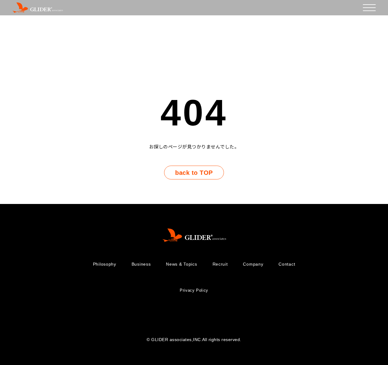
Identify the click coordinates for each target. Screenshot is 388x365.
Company (253, 264)
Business (141, 264)
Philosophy (104, 264)
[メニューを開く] (369, 7)
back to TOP (194, 172)
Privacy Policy (194, 290)
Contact (287, 264)
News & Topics (181, 264)
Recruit (220, 264)
